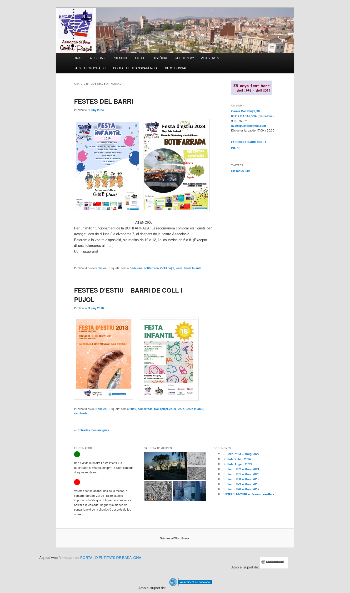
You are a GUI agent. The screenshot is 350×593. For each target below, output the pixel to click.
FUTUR (140, 58)
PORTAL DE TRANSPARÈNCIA (135, 68)
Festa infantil (192, 268)
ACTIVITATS (210, 58)
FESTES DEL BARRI (103, 101)
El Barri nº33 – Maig (237, 453)
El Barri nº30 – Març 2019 (240, 479)
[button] (165, 466)
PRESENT (120, 58)
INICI (78, 58)
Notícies (101, 268)
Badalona (136, 268)
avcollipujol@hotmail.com (248, 125)
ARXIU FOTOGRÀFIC (90, 68)
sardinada (81, 413)
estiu (172, 409)
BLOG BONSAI (175, 68)
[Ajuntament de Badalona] (274, 566)
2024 (256, 453)
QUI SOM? (97, 58)
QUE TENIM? (184, 58)
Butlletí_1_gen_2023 (237, 464)
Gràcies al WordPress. (175, 538)
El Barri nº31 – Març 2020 (240, 474)
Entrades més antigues (91, 430)
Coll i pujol (167, 268)
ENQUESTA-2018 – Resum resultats (248, 494)
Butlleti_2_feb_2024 (236, 459)
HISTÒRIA (160, 58)
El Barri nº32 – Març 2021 (240, 469)
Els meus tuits (240, 171)
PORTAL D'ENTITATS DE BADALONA (110, 557)
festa (178, 268)
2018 (133, 409)
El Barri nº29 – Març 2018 (240, 484)
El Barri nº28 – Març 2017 (240, 489)
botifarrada (151, 268)
